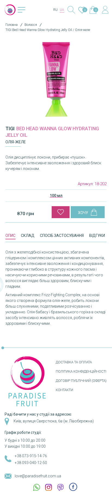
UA (62, 10)
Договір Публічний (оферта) (81, 381)
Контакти (64, 390)
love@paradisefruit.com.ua (38, 476)
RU (55, 10)
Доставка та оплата (74, 362)
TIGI (10, 128)
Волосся (30, 25)
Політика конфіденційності (81, 371)
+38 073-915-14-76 (31, 456)
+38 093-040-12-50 (31, 462)
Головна (11, 25)
